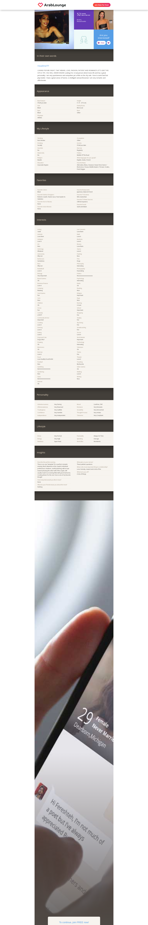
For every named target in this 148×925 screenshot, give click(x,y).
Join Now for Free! (102, 5)
